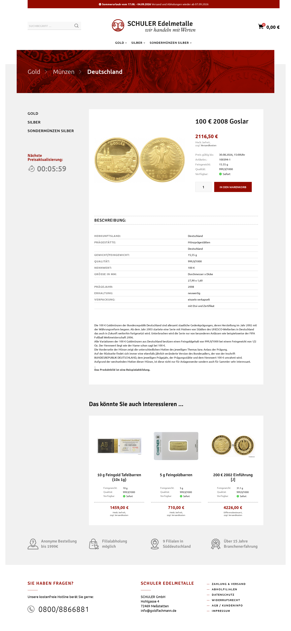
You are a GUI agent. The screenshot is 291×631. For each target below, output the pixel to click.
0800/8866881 (63, 609)
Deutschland (104, 71)
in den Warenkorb (233, 187)
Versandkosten (208, 145)
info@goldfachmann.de (158, 610)
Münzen (63, 71)
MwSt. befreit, (119, 512)
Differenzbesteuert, (233, 512)
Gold (34, 71)
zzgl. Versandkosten (119, 515)
